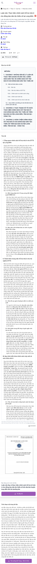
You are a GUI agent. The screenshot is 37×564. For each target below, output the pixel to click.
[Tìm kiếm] (2, 3)
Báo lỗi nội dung (31, 423)
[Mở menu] (34, 3)
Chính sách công (6, 33)
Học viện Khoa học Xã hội (8, 28)
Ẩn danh (3, 39)
